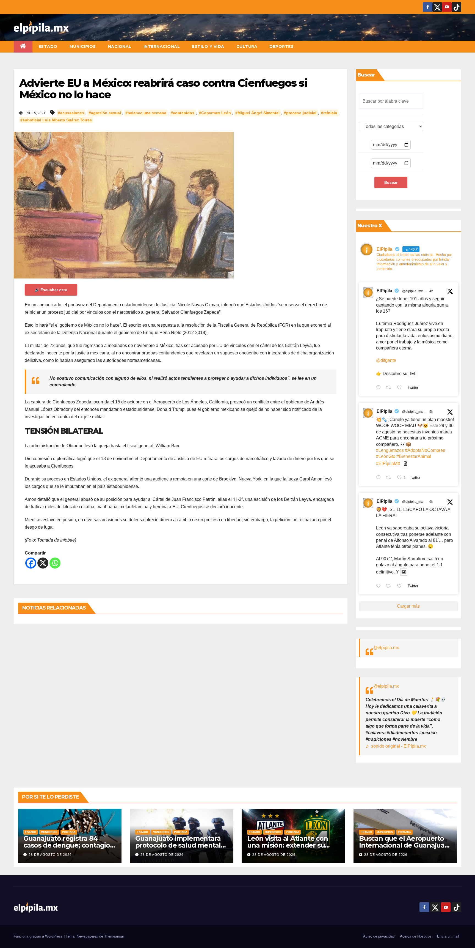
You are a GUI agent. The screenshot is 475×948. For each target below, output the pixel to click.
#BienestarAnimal (413, 456)
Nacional (119, 46)
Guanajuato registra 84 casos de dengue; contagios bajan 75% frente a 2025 (68, 845)
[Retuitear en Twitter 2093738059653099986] (390, 586)
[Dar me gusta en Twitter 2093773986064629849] (401, 388)
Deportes (281, 46)
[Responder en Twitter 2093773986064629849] (380, 388)
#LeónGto (385, 456)
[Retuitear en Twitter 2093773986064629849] (390, 388)
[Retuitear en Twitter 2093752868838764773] (390, 478)
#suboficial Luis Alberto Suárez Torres (56, 120)
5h (431, 412)
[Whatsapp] (54, 563)
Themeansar (114, 936)
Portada (68, 832)
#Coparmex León (215, 113)
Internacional (161, 46)
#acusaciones (71, 113)
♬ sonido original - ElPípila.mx (396, 746)
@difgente (386, 360)
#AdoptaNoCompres (425, 450)
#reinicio (329, 113)
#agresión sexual (105, 113)
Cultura (247, 46)
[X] (42, 563)
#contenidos (182, 113)
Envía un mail (448, 936)
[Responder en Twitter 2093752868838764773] (380, 478)
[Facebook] (30, 563)
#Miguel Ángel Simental (257, 113)
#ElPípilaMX (388, 463)
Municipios (83, 46)
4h (431, 291)
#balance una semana (145, 113)
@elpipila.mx (386, 647)
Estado (47, 46)
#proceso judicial (300, 113)
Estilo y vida (208, 46)
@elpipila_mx (412, 291)
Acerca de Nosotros (416, 936)
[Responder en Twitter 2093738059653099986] (380, 586)
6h (431, 502)
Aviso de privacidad (378, 936)
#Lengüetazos (390, 450)
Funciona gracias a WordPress (39, 936)
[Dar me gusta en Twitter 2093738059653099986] (401, 586)
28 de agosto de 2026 (50, 855)
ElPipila (384, 290)
